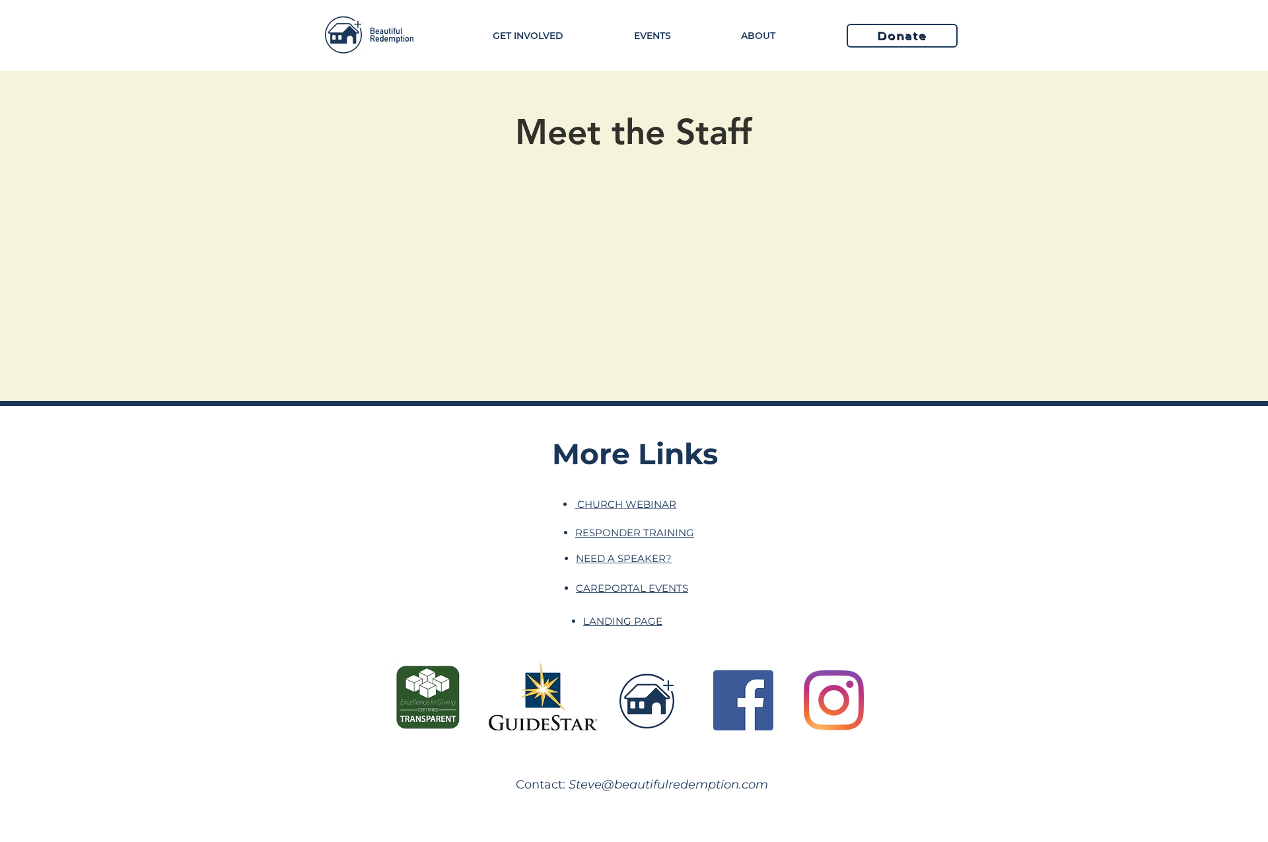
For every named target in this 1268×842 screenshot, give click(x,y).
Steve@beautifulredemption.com (668, 784)
